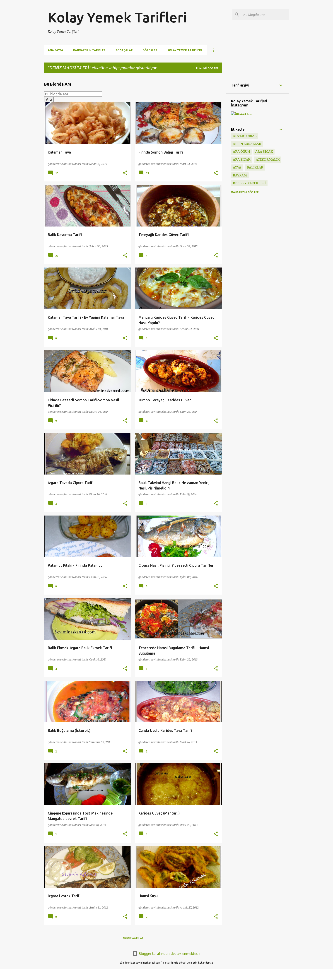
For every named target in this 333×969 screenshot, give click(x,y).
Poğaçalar (124, 50)
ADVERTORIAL (244, 136)
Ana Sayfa (55, 50)
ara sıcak (264, 151)
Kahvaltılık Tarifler (89, 50)
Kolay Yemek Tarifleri (117, 17)
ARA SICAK (241, 159)
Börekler (150, 50)
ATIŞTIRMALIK (268, 159)
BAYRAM (240, 175)
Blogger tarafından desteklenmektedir (169, 954)
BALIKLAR (255, 167)
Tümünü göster (207, 68)
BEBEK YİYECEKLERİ (249, 183)
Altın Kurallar (247, 144)
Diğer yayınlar (133, 938)
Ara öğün (241, 151)
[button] (125, 173)
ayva (237, 167)
